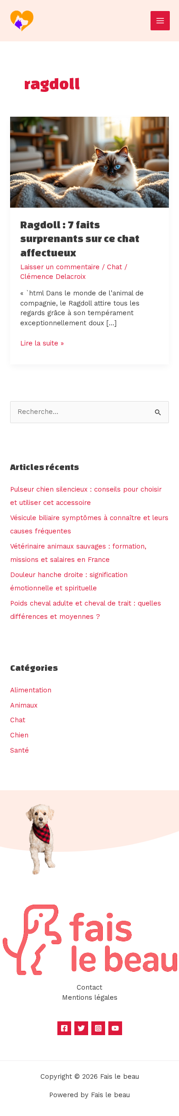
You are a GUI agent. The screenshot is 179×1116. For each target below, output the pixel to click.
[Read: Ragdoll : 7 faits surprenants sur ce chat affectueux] (89, 162)
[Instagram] (98, 1028)
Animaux (24, 705)
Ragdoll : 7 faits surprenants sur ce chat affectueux (80, 239)
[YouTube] (115, 1028)
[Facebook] (64, 1028)
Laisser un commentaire (60, 267)
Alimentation (30, 690)
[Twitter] (81, 1028)
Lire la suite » (42, 343)
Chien (19, 735)
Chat (114, 267)
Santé (19, 750)
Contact (89, 987)
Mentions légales (89, 997)
